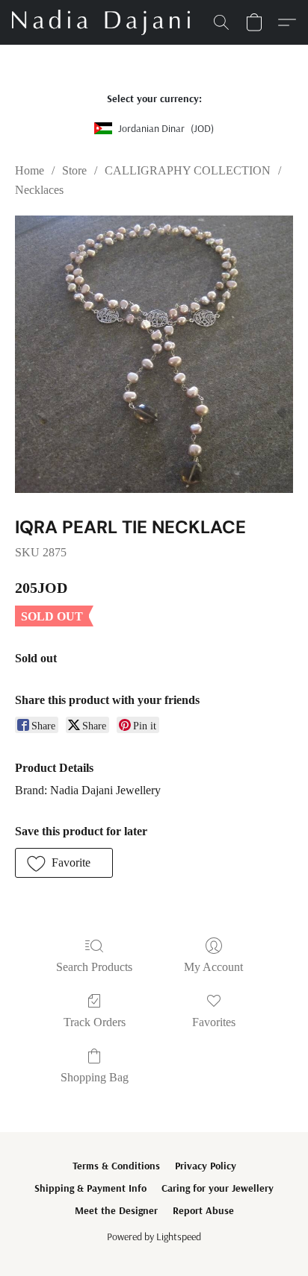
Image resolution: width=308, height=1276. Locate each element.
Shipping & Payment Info (90, 1188)
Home (29, 170)
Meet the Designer (116, 1210)
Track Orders (95, 1022)
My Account (213, 967)
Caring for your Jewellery (217, 1188)
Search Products (94, 967)
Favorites (213, 1022)
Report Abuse (203, 1210)
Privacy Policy (205, 1165)
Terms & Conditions (116, 1165)
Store (74, 170)
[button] (105, 22)
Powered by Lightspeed (154, 1236)
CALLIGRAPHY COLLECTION (188, 170)
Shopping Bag (95, 1077)
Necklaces (39, 189)
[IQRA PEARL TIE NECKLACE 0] (154, 354)
